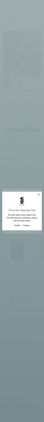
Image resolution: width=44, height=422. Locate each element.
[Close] (38, 194)
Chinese (26, 225)
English (17, 225)
